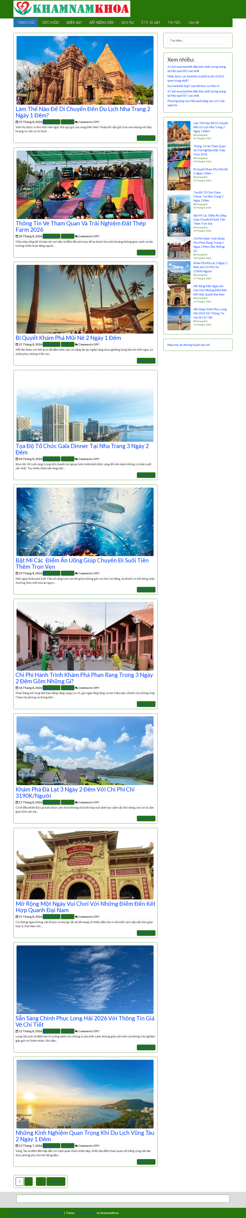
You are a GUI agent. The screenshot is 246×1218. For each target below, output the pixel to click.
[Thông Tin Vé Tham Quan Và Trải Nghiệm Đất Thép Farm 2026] (85, 184)
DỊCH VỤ (127, 22)
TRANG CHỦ (25, 22)
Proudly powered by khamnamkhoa (38, 1213)
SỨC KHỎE (50, 22)
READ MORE (146, 138)
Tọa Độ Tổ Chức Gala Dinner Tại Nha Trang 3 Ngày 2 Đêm (82, 449)
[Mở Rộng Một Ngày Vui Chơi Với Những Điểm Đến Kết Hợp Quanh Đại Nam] (85, 865)
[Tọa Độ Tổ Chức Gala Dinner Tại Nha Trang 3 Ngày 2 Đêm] (85, 407)
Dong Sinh (53, 122)
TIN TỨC (174, 22)
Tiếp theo (56, 1181)
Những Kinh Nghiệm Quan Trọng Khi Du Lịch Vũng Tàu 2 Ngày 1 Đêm (85, 1135)
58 (41, 1181)
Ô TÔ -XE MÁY (150, 22)
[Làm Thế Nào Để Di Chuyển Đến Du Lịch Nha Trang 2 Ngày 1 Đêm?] (85, 70)
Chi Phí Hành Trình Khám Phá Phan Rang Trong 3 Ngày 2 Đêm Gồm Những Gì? (84, 677)
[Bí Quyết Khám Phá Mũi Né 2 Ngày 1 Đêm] (85, 298)
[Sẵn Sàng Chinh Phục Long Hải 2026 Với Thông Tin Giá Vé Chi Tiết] (85, 979)
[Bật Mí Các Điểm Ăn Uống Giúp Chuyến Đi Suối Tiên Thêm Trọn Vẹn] (85, 521)
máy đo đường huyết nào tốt (192, 344)
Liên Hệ (193, 22)
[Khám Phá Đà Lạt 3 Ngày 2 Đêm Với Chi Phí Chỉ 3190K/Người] (85, 750)
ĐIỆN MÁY (74, 22)
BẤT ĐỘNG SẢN (101, 22)
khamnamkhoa (86, 1213)
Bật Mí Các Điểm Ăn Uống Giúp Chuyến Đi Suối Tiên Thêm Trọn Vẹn (82, 563)
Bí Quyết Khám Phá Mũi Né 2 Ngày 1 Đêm (68, 337)
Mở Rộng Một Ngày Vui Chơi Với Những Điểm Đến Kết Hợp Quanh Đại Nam (85, 906)
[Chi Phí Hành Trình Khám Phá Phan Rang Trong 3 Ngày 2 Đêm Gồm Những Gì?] (85, 635)
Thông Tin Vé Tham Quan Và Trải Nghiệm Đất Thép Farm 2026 (81, 226)
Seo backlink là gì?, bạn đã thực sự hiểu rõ (193, 86)
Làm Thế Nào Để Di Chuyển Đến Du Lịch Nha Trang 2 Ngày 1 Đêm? (83, 112)
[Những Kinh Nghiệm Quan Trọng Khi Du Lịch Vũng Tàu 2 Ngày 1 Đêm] (85, 1093)
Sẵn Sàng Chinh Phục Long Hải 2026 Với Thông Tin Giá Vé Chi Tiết (85, 1021)
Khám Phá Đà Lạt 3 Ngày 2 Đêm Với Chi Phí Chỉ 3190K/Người (75, 792)
